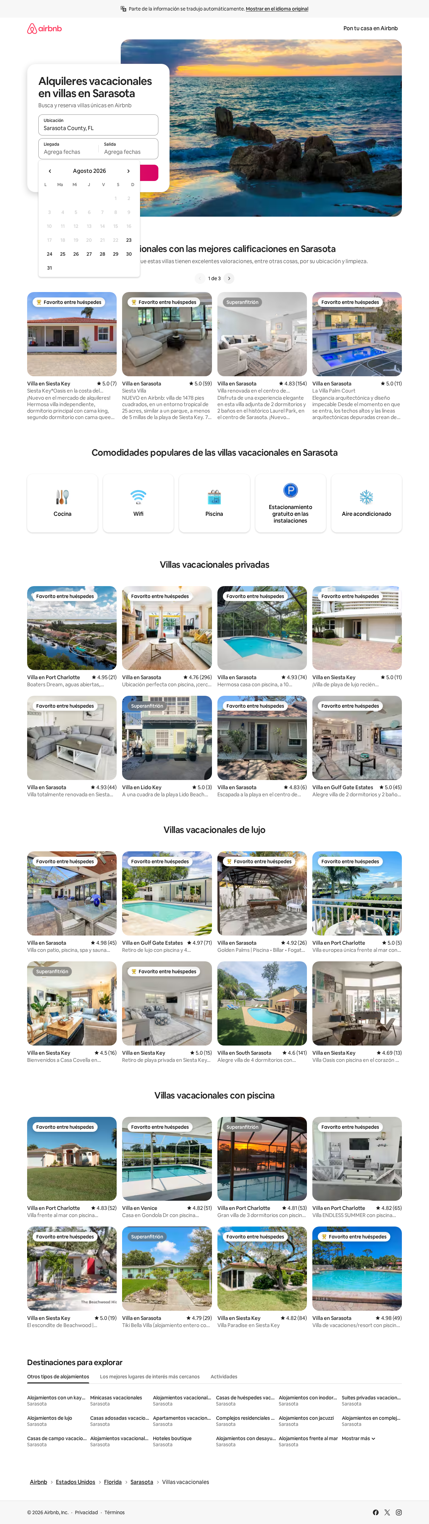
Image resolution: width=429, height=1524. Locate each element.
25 (62, 254)
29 (115, 254)
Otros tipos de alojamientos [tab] (58, 1377)
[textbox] (68, 152)
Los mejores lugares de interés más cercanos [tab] (150, 1377)
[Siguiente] (228, 278)
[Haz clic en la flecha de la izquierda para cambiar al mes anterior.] (50, 171)
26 (76, 254)
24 (49, 254)
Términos (114, 1512)
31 (49, 268)
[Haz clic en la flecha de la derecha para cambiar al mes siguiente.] (128, 171)
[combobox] (98, 128)
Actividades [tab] (224, 1377)
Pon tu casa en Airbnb (371, 28)
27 (89, 254)
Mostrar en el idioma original (277, 9)
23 (129, 240)
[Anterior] (200, 278)
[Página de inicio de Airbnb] (44, 28)
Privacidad (86, 1512)
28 (102, 254)
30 (129, 254)
